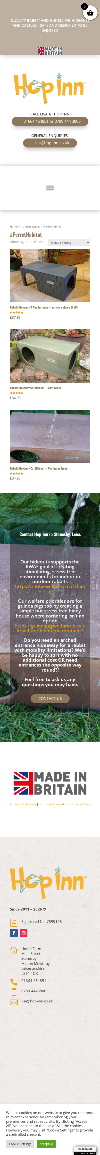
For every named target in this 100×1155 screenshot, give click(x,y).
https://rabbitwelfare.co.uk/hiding (50, 588)
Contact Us (50, 698)
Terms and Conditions (54, 804)
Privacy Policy (81, 804)
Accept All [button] (46, 1144)
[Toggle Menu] (50, 188)
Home (13, 226)
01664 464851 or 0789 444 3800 (52, 121)
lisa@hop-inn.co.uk (52, 143)
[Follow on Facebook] (14, 933)
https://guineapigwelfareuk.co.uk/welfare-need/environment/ (50, 628)
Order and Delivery (23, 804)
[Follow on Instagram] (23, 933)
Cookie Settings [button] (20, 1144)
